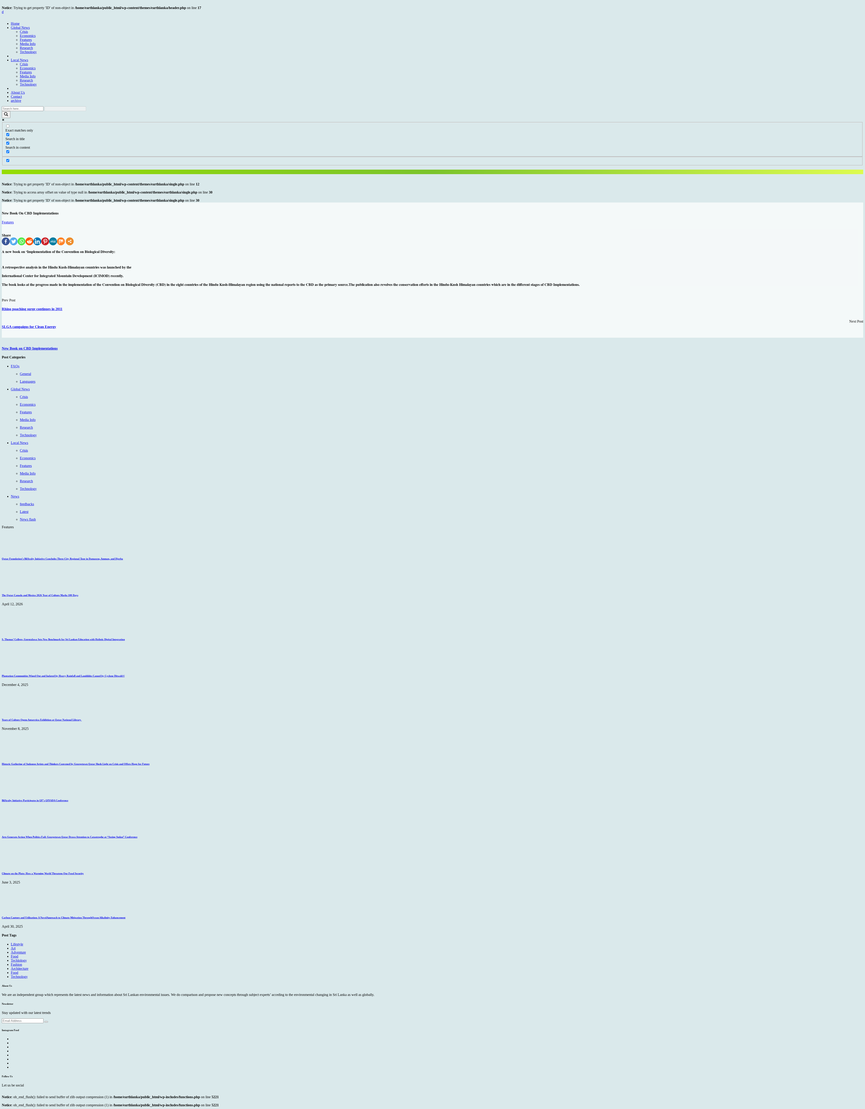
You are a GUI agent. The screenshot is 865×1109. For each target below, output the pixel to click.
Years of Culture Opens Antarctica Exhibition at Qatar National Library (42, 719)
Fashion (16, 964)
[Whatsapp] (21, 241)
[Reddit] (29, 241)
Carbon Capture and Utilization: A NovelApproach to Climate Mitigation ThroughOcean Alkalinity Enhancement (63, 917)
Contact (16, 96)
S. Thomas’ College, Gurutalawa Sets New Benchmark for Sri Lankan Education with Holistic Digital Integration (63, 639)
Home (15, 23)
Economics (28, 36)
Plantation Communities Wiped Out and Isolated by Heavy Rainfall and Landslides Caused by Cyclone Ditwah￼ (63, 675)
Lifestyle (17, 944)
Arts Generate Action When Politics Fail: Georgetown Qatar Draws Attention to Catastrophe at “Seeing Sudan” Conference (69, 837)
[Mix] (61, 241)
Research (26, 48)
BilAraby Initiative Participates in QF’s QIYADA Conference (35, 800)
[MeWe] (53, 241)
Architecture (19, 968)
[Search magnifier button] (6, 114)
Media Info (28, 44)
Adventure (18, 952)
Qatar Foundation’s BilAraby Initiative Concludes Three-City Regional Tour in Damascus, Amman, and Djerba (62, 558)
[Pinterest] (45, 241)
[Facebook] (6, 241)
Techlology (19, 960)
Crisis (24, 32)
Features (26, 40)
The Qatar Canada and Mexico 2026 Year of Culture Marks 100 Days (40, 595)
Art (13, 948)
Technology (28, 52)
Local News (19, 60)
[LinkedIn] (37, 241)
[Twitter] (14, 241)
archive (16, 100)
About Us (18, 92)
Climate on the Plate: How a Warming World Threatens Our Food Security (43, 873)
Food (14, 956)
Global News (20, 28)
